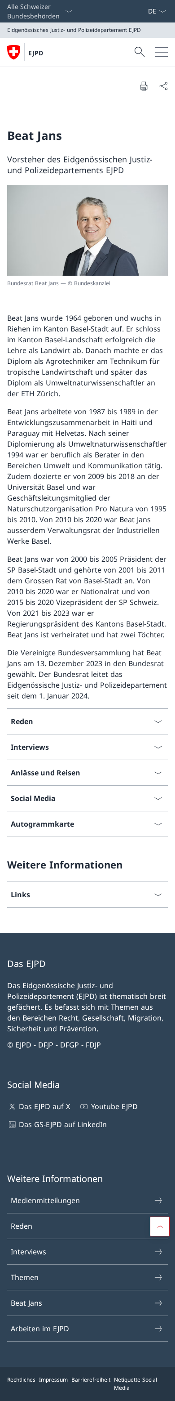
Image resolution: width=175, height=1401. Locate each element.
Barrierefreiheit (90, 1379)
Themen (25, 1277)
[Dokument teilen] (163, 86)
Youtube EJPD (114, 1106)
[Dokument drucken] (143, 86)
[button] (160, 1226)
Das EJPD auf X (44, 1106)
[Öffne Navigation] (161, 52)
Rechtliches (21, 1379)
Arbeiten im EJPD (40, 1329)
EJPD (35, 53)
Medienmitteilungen (45, 1200)
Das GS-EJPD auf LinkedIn (63, 1124)
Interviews (28, 1252)
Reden (21, 1226)
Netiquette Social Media (135, 1384)
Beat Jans (26, 1303)
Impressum (53, 1379)
